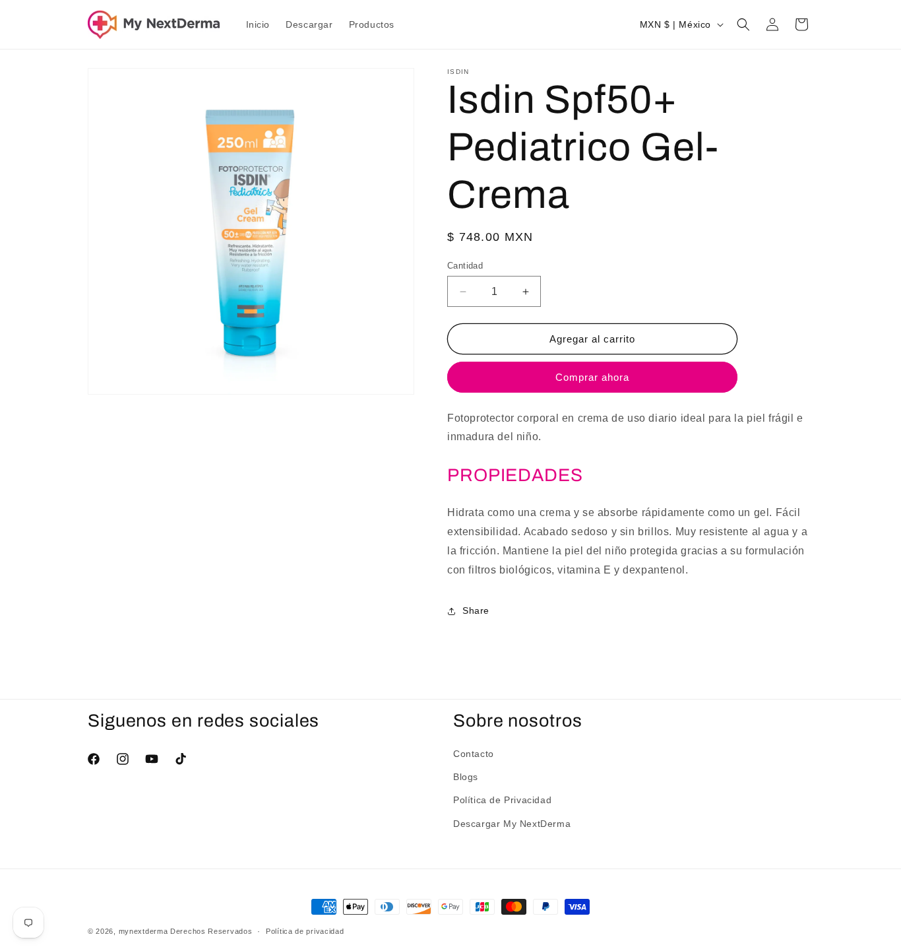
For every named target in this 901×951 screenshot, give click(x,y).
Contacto (473, 753)
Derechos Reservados (211, 931)
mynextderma (143, 931)
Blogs (465, 776)
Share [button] (475, 610)
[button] (743, 24)
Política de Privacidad (502, 800)
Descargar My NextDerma (512, 823)
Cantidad (465, 266)
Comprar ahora (592, 377)
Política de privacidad (305, 931)
